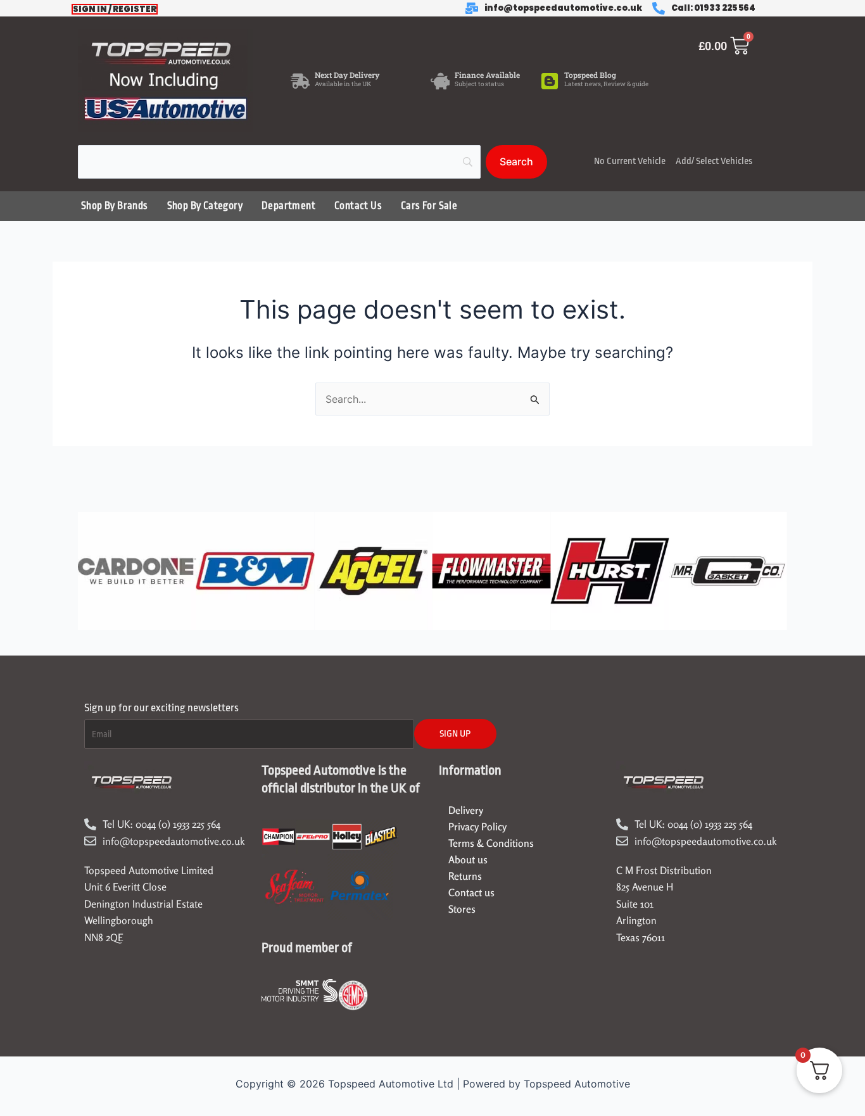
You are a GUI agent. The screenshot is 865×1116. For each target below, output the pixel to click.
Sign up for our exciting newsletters (161, 708)
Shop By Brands (114, 206)
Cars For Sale (429, 206)
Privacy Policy (477, 826)
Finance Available (487, 75)
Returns (465, 876)
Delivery (465, 810)
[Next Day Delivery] (300, 81)
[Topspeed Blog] (549, 81)
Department (288, 206)
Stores (462, 909)
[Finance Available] (440, 81)
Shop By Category (205, 206)
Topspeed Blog (590, 75)
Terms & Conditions (491, 843)
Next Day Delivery (347, 75)
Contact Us (358, 206)
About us (468, 859)
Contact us (471, 892)
